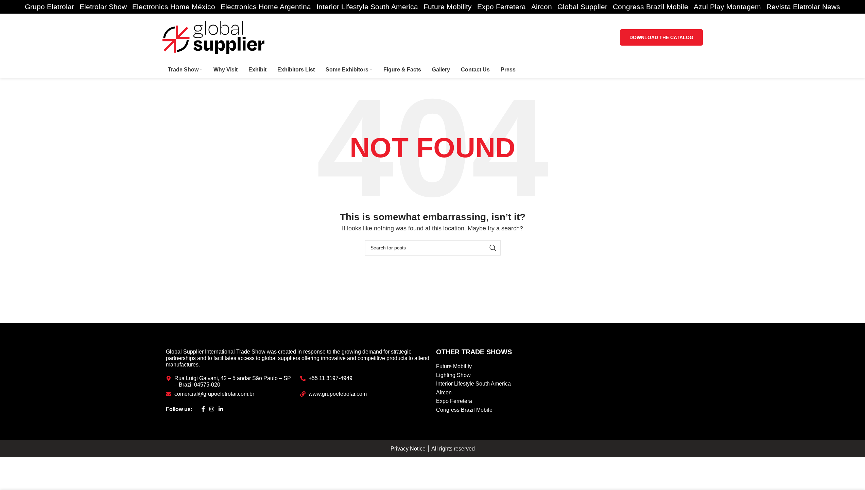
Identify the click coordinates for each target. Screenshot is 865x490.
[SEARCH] (493, 248)
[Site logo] (213, 37)
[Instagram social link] (212, 409)
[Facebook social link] (203, 409)
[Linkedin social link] (221, 409)
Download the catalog (661, 37)
